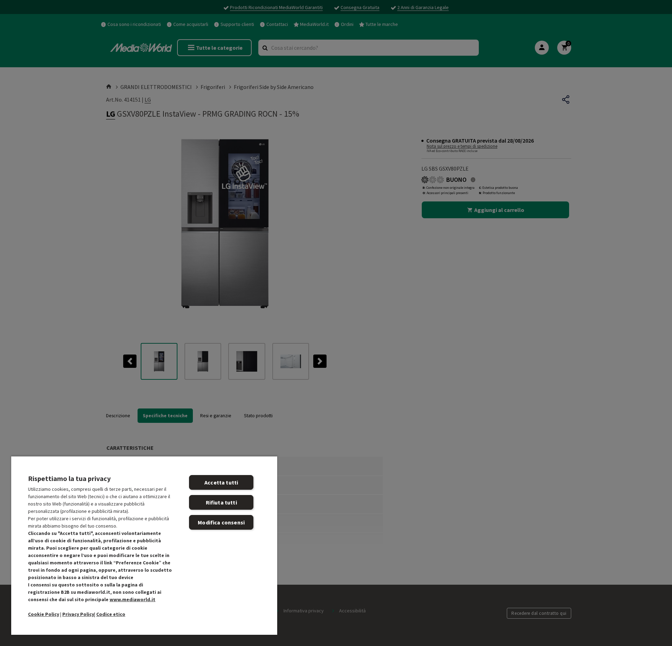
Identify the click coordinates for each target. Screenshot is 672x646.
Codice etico (110, 614)
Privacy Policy (78, 614)
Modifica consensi (221, 522)
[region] (144, 545)
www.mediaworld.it (132, 599)
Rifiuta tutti (221, 502)
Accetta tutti (221, 482)
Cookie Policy (43, 614)
